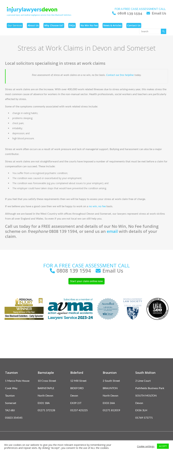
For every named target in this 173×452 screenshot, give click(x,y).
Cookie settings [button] (145, 446)
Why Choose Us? (53, 25)
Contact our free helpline (120, 75)
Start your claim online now (86, 281)
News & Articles (112, 25)
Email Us (159, 13)
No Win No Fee (89, 25)
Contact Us (133, 25)
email (112, 231)
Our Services (15, 25)
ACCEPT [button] (163, 446)
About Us (33, 25)
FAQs (72, 25)
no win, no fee (97, 206)
